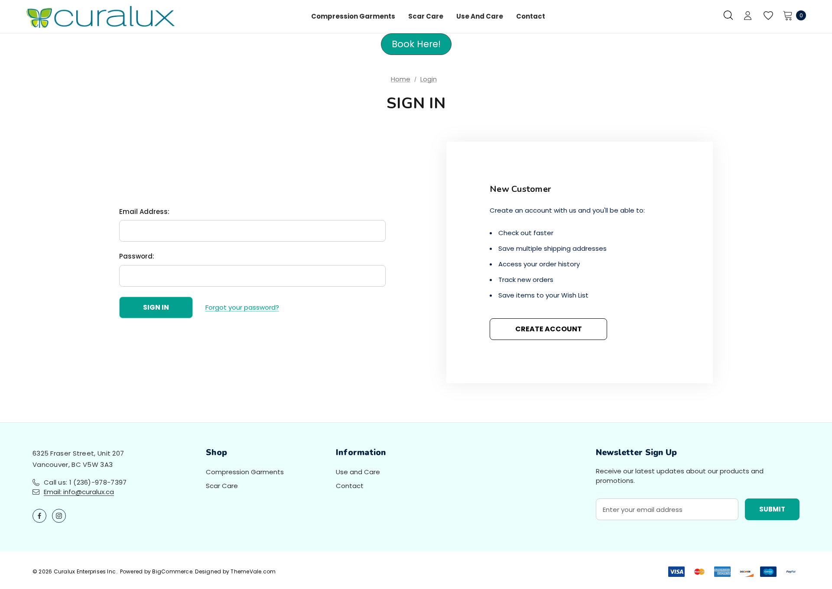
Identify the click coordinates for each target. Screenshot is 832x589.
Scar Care (222, 485)
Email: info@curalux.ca (79, 491)
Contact (350, 485)
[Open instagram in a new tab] (59, 516)
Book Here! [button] (416, 44)
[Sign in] (747, 16)
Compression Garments (245, 471)
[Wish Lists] (767, 16)
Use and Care (358, 471)
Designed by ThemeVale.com (235, 571)
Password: (136, 256)
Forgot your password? (242, 307)
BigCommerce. (173, 571)
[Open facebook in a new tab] (39, 516)
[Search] (728, 15)
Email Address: (144, 211)
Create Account (548, 329)
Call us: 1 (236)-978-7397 (85, 482)
